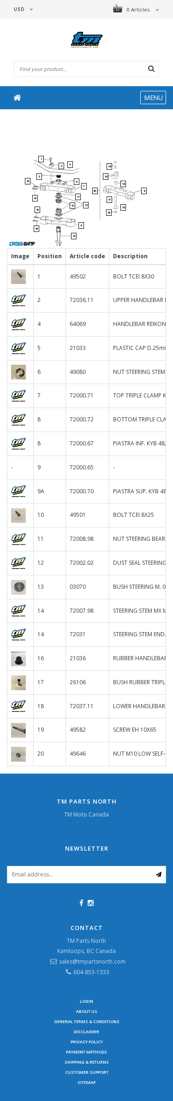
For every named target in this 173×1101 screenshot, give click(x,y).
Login (86, 1001)
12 (85, 205)
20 (108, 212)
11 (78, 197)
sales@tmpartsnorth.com (92, 961)
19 (109, 166)
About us (86, 1011)
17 (109, 199)
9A (94, 191)
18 (105, 176)
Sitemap (86, 1082)
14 (73, 236)
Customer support (86, 1072)
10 (27, 181)
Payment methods (86, 1052)
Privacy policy (87, 1042)
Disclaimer (86, 1032)
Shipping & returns (87, 1062)
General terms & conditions (86, 1021)
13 (72, 205)
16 (123, 207)
